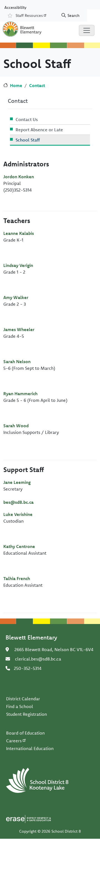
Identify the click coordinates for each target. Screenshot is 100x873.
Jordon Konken (18, 176)
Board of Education (25, 733)
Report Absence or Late (39, 129)
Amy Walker (15, 297)
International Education (30, 748)
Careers (14, 740)
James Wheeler (18, 329)
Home (16, 85)
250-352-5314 (27, 668)
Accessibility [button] (15, 7)
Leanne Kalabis (18, 233)
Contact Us (27, 119)
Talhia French (16, 578)
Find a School (19, 706)
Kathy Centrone (19, 546)
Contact (37, 85)
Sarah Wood (16, 425)
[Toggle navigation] (86, 30)
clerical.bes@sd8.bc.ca (38, 659)
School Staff (28, 140)
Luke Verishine (17, 514)
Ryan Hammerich (20, 393)
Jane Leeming (17, 482)
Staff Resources (29, 15)
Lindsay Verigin (18, 265)
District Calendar (23, 698)
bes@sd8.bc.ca (18, 502)
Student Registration (26, 714)
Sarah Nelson (17, 361)
